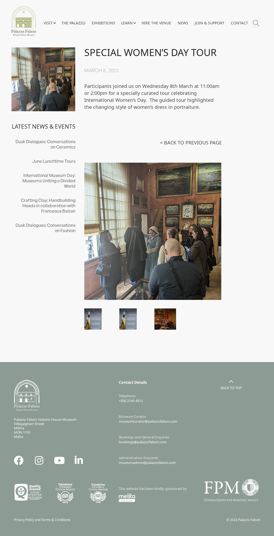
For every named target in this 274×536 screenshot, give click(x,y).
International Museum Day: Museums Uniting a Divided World (48, 181)
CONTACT (239, 22)
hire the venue (156, 22)
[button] (49, 23)
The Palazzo (73, 22)
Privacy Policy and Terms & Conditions (43, 520)
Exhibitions (103, 22)
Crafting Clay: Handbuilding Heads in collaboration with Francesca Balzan (48, 206)
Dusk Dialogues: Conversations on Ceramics (45, 144)
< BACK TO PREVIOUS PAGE (191, 142)
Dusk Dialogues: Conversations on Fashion (45, 227)
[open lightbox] (152, 231)
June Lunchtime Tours (53, 161)
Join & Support (209, 22)
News (183, 22)
